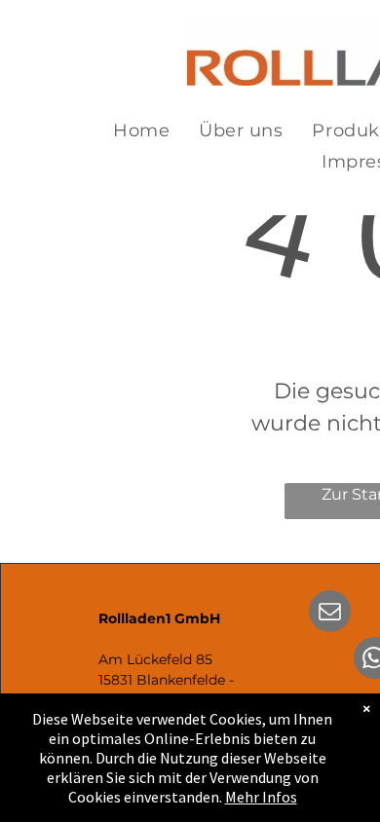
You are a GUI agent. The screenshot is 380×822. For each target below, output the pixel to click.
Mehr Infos (261, 796)
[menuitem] (141, 130)
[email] (330, 613)
